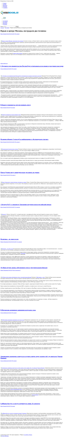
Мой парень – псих (40, 277)
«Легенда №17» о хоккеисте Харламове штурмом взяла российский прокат (25, 204)
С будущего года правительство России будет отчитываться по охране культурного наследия (31, 66)
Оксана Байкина (4, 68)
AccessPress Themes (28, 434)
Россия (6, 63)
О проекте (5, 7)
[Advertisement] (32, 37)
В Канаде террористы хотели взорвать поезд (15, 105)
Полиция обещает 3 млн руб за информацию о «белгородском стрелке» (24, 139)
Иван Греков (3, 33)
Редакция (5, 6)
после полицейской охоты (16, 389)
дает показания (35, 394)
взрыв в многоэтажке (17, 53)
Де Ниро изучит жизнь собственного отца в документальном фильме (23, 267)
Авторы (4, 4)
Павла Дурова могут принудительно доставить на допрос (19, 172)
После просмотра (16, 270)
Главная (4, 3)
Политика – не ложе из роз (9, 239)
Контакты (5, 5)
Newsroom (23, 253)
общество (2, 63)
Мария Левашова (4, 241)
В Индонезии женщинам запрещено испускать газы (18, 310)
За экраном (5, 20)
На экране (5, 22)
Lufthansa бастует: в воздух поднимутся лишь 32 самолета (20, 403)
